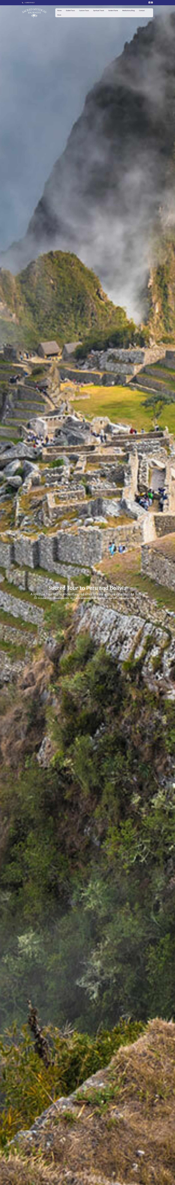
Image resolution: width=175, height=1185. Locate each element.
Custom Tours (84, 10)
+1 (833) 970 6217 (30, 2)
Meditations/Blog (128, 10)
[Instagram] (152, 2)
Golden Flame (113, 10)
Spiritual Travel (98, 10)
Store (59, 15)
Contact (142, 10)
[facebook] (149, 2)
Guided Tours (70, 10)
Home (59, 10)
